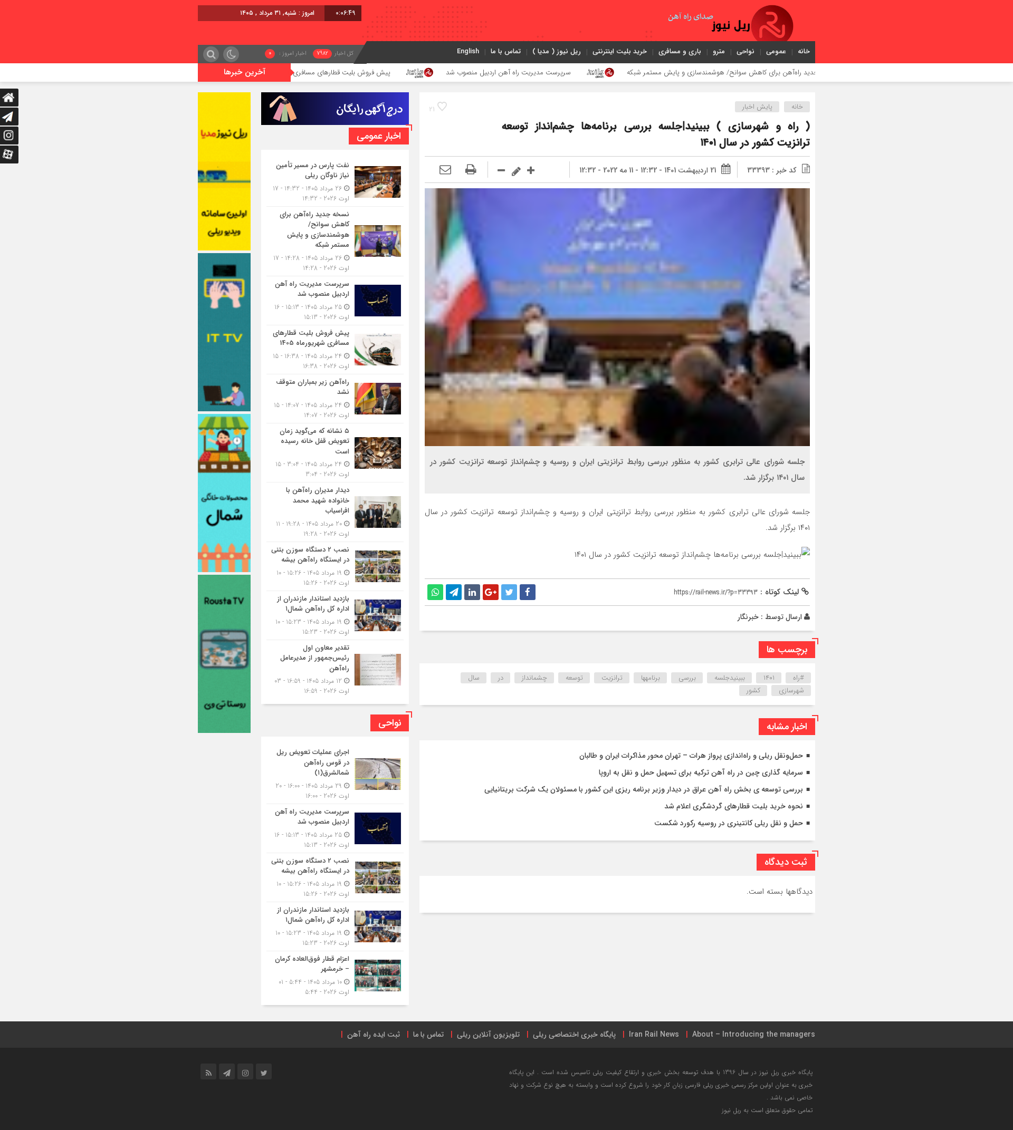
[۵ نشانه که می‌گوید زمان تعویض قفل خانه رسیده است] (335, 452)
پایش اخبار (757, 106)
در (500, 677)
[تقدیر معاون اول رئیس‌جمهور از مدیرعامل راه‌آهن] (335, 668)
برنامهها (650, 677)
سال (474, 677)
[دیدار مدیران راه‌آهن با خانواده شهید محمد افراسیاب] (335, 512)
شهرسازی (791, 690)
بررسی (687, 677)
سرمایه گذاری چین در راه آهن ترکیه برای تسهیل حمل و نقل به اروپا (701, 772)
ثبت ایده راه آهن (373, 1034)
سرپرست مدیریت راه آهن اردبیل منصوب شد (603, 72)
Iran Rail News (654, 1034)
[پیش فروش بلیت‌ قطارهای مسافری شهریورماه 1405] (335, 349)
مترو (719, 51)
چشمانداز (534, 677)
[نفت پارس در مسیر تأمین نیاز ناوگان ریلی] (335, 182)
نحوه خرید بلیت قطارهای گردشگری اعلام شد (733, 806)
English (468, 51)
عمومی (776, 51)
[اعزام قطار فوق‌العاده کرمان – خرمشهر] (335, 974)
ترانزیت (612, 677)
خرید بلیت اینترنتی (619, 51)
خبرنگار (748, 617)
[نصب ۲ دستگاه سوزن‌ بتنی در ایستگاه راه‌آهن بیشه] (335, 566)
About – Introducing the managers (753, 1034)
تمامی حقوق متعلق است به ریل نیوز (767, 1110)
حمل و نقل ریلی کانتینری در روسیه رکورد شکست (728, 823)
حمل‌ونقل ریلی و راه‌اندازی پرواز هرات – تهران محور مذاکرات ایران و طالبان (691, 755)
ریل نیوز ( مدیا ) (556, 51)
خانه (804, 51)
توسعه (574, 677)
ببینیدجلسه (729, 677)
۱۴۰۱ (769, 677)
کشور (753, 690)
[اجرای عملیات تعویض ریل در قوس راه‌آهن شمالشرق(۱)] (335, 774)
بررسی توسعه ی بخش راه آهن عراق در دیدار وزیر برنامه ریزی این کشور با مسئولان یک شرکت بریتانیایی (643, 789)
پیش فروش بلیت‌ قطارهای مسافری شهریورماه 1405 (414, 72)
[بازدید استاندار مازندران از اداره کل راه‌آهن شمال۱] (335, 615)
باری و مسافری (679, 51)
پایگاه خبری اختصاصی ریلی (574, 1034)
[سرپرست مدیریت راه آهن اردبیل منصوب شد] (335, 300)
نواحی (745, 51)
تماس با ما (506, 51)
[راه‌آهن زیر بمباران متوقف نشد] (335, 398)
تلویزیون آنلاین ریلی (488, 1034)
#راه (798, 677)
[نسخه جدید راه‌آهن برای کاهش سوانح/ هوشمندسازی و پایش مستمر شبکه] (335, 241)
